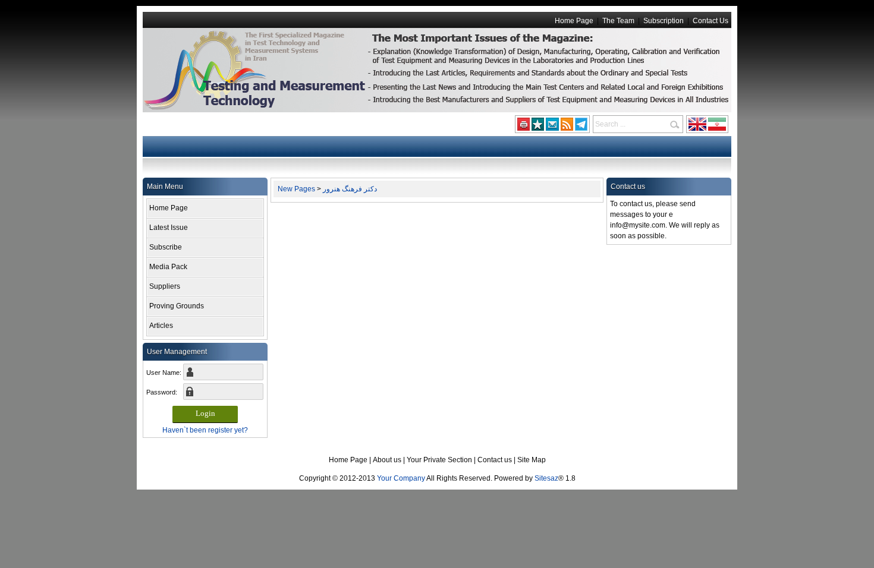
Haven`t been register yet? (205, 430)
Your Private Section (439, 460)
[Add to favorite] (538, 127)
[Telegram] (581, 127)
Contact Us (710, 21)
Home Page (574, 21)
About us (387, 460)
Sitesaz (546, 478)
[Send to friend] (552, 127)
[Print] (523, 127)
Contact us (494, 460)
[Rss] (567, 127)
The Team (618, 21)
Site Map (531, 460)
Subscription (663, 21)
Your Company (401, 478)
